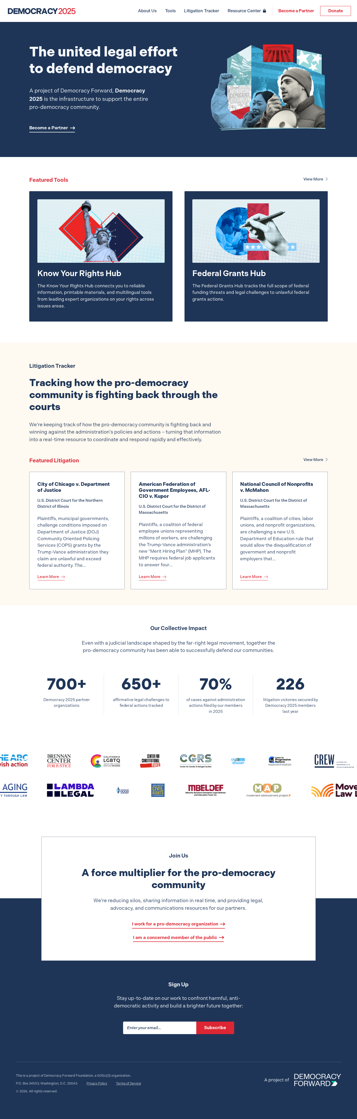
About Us (147, 10)
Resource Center (244, 10)
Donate (335, 10)
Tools (170, 10)
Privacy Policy (97, 1083)
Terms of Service (128, 1083)
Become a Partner (296, 10)
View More (313, 179)
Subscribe (215, 1027)
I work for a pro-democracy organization (175, 923)
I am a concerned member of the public (175, 937)
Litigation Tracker (201, 10)
